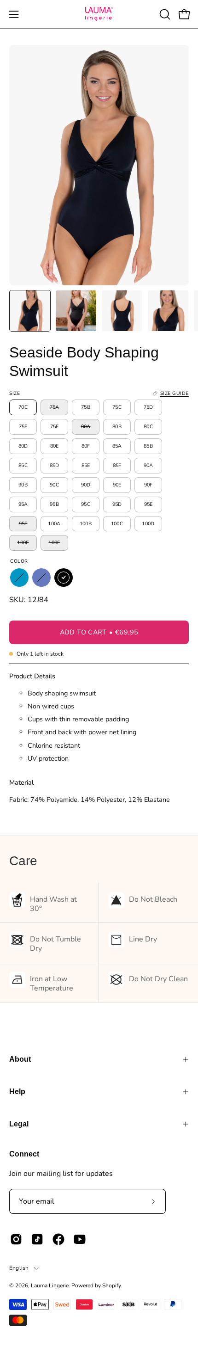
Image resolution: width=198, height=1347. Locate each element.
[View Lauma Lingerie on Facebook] (58, 1239)
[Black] (63, 577)
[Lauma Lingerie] (99, 14)
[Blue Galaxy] (41, 577)
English (19, 1268)
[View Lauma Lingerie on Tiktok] (37, 1239)
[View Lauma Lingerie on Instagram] (16, 1239)
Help (17, 1091)
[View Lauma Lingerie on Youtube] (80, 1239)
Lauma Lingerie (50, 1285)
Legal (19, 1124)
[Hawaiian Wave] (19, 577)
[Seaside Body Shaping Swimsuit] (30, 311)
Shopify (111, 1285)
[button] (163, 14)
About (20, 1059)
